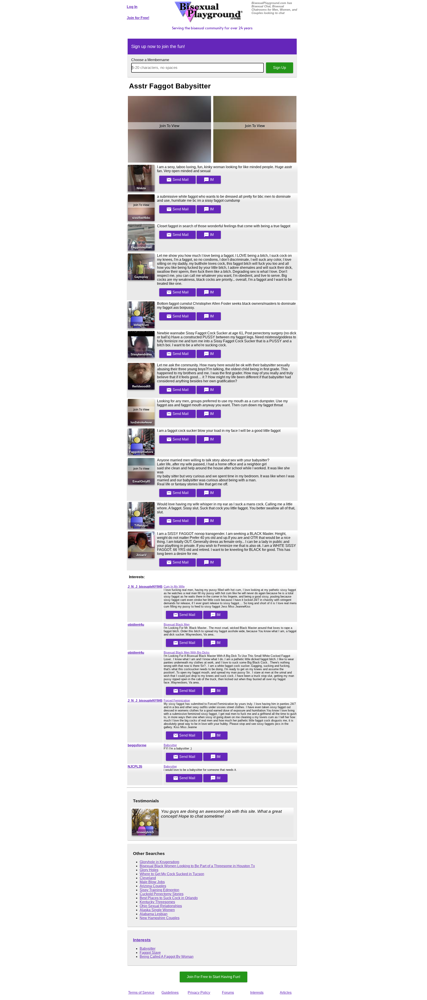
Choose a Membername (150, 60)
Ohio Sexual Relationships (161, 906)
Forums (228, 992)
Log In (132, 7)
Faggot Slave (150, 952)
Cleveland (148, 878)
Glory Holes (149, 870)
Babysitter (170, 745)
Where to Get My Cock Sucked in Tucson (172, 874)
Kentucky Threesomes (157, 902)
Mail (177, 179)
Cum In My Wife (174, 586)
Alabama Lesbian (153, 914)
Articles (286, 992)
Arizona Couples (153, 886)
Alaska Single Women (157, 910)
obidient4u (136, 624)
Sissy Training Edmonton (159, 890)
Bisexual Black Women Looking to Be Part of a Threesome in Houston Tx (197, 866)
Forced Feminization (177, 700)
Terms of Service (141, 992)
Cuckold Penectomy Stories (161, 894)
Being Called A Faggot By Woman (166, 956)
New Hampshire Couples (159, 918)
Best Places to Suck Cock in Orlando (169, 898)
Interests (142, 940)
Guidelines (170, 992)
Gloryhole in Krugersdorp (159, 862)
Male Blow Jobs (152, 882)
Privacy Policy (199, 992)
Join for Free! (138, 18)
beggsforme (137, 745)
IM (209, 179)
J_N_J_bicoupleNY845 (145, 586)
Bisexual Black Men (176, 624)
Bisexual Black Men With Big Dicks (186, 652)
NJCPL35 (135, 766)
